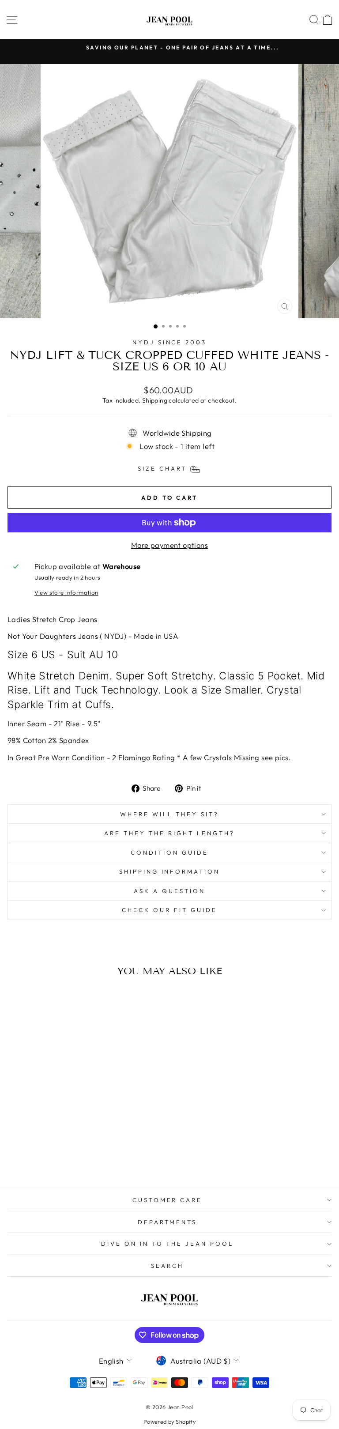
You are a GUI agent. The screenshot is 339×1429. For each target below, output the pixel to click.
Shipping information (169, 871)
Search (167, 1265)
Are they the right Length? (169, 833)
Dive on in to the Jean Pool (167, 1243)
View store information (66, 592)
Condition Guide (169, 852)
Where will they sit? (169, 814)
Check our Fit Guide (169, 909)
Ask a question (169, 890)
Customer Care (167, 1199)
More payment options (169, 545)
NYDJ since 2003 (169, 342)
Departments (167, 1221)
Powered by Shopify (169, 1421)
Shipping (154, 400)
